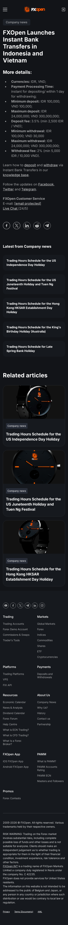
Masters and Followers (50, 781)
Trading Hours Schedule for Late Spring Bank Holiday (30, 349)
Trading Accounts (13, 623)
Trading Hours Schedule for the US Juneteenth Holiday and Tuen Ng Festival (31, 284)
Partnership (44, 724)
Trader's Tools (11, 640)
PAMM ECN (44, 775)
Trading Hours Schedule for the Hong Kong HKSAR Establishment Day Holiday (33, 308)
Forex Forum (10, 718)
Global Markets (46, 623)
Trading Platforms (13, 673)
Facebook (46, 184)
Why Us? (42, 707)
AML (40, 911)
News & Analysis (12, 707)
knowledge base (16, 175)
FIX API (7, 685)
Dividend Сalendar (14, 713)
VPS (5, 679)
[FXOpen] (34, 9)
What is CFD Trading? (16, 735)
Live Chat (10, 208)
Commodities (45, 640)
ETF (39, 651)
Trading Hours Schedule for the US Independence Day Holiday (31, 263)
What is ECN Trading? (16, 729)
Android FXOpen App (16, 766)
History (41, 713)
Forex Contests (12, 798)
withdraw (51, 165)
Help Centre (10, 724)
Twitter (8, 189)
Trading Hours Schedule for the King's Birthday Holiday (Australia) (34, 329)
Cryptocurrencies (47, 656)
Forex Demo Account (15, 629)
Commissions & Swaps (16, 634)
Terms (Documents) (23, 911)
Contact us (43, 718)
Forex (40, 629)
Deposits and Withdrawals (45, 675)
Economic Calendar (14, 702)
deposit (30, 165)
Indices (41, 634)
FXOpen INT (10, 866)
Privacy (6, 911)
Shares (41, 645)
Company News (46, 702)
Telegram (28, 189)
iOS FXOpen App (13, 761)
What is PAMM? (46, 761)
